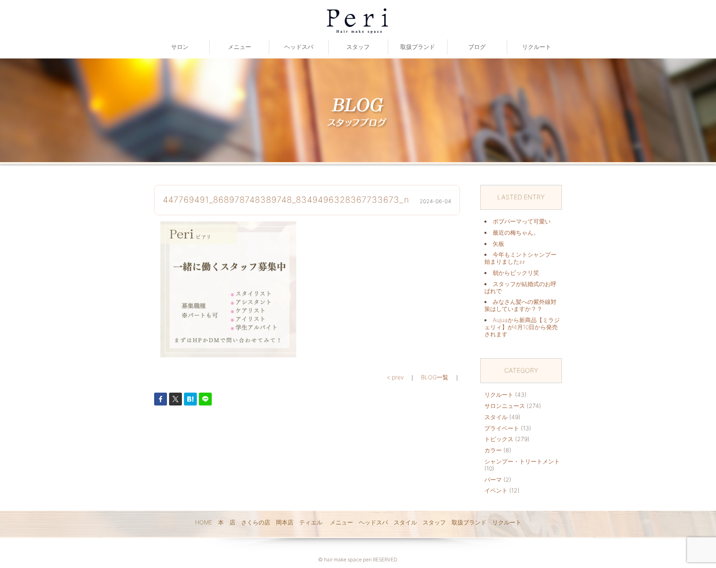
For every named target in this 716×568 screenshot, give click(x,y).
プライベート (501, 428)
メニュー (239, 46)
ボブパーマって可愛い (522, 221)
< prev (395, 377)
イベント (496, 490)
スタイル (496, 416)
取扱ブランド (417, 46)
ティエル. (311, 522)
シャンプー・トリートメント (522, 461)
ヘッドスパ (298, 46)
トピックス (498, 438)
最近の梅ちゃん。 (516, 232)
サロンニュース (504, 405)
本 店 (226, 522)
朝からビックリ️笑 (516, 272)
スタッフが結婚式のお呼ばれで (520, 287)
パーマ (493, 479)
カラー (493, 450)
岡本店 (284, 522)
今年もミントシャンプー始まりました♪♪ (520, 258)
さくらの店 (255, 522)
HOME (203, 522)
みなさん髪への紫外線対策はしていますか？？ (520, 305)
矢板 (498, 243)
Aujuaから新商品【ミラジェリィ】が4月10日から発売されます (522, 326)
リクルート (536, 46)
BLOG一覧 (434, 377)
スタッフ (358, 46)
